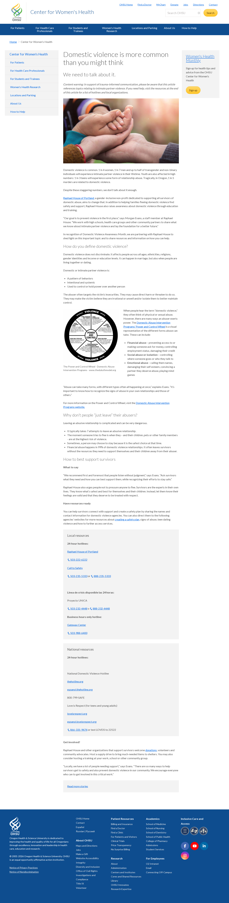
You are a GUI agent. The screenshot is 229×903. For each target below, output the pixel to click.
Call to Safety (75, 568)
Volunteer (81, 887)
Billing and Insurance (122, 824)
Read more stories (77, 786)
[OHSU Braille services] (185, 834)
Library (114, 880)
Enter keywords (176, 18)
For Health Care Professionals (45, 29)
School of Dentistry (156, 832)
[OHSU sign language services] (194, 834)
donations (151, 750)
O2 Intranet (152, 863)
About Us (169, 27)
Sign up (193, 90)
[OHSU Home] (18, 11)
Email (148, 868)
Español (80, 827)
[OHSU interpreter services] (204, 834)
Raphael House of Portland (78, 198)
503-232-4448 (78, 608)
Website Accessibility (87, 858)
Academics (153, 818)
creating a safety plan (127, 519)
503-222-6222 (78, 559)
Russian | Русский (85, 831)
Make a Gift (82, 854)
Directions (198, 4)
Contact (213, 4)
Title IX (80, 883)
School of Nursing (155, 828)
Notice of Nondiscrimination (24, 871)
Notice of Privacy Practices (24, 867)
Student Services (155, 849)
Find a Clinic (117, 832)
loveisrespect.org (77, 713)
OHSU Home (126, 4)
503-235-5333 (78, 576)
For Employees (155, 858)
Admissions (152, 845)
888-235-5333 (102, 576)
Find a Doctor (145, 4)
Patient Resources (122, 818)
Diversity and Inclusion (88, 866)
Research (117, 858)
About (114, 863)
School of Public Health (158, 836)
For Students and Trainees (78, 29)
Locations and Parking (144, 27)
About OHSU (84, 840)
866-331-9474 (78, 729)
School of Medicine (156, 824)
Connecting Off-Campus (159, 872)
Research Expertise (121, 889)
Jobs (185, 4)
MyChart (161, 4)
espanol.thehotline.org (80, 689)
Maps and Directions (86, 845)
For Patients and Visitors (124, 836)
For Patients (17, 27)
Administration (119, 868)
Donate (174, 4)
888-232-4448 (101, 608)
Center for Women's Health (62, 12)
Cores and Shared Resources (126, 876)
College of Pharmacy (156, 841)
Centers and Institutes (123, 872)
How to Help (189, 27)
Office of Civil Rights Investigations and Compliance (87, 875)
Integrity (80, 862)
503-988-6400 (78, 632)
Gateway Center (76, 624)
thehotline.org (75, 681)
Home (13, 41)
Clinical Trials (118, 841)
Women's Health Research (111, 29)
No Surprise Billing (120, 849)
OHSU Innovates (120, 884)
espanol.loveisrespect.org (82, 721)
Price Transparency (121, 845)
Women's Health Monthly (200, 58)
